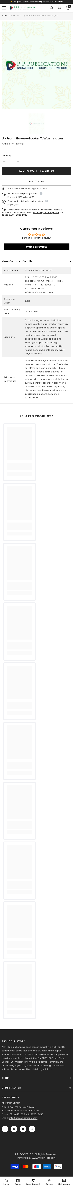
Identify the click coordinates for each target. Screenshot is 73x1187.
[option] (36, 65)
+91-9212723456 (34, 1114)
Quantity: (7, 155)
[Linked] (32, 1129)
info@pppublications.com (39, 394)
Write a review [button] (36, 247)
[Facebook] (5, 1129)
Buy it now (36, 181)
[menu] (4, 8)
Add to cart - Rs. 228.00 (36, 170)
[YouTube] (23, 1129)
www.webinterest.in (44, 1158)
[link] (19, 466)
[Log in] (59, 8)
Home (4, 15)
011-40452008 (17, 1114)
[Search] (52, 8)
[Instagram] (14, 1129)
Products (15, 15)
